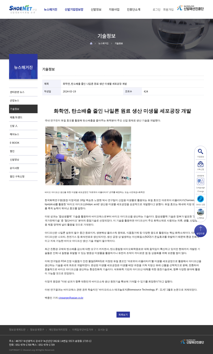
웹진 (12, 151)
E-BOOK (14, 142)
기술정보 (119, 43)
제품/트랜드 (16, 117)
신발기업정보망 (74, 9)
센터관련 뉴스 (17, 92)
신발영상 (14, 159)
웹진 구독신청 (17, 176)
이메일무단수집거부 (82, 329)
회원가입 (168, 9)
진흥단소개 (133, 9)
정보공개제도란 (17, 329)
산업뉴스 (14, 100)
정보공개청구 (37, 329)
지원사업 (114, 9)
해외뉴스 (14, 134)
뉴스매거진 (50, 9)
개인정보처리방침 (58, 329)
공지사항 (14, 168)
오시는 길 (103, 329)
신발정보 (96, 9)
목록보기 (123, 314)
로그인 (157, 9)
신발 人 (14, 126)
